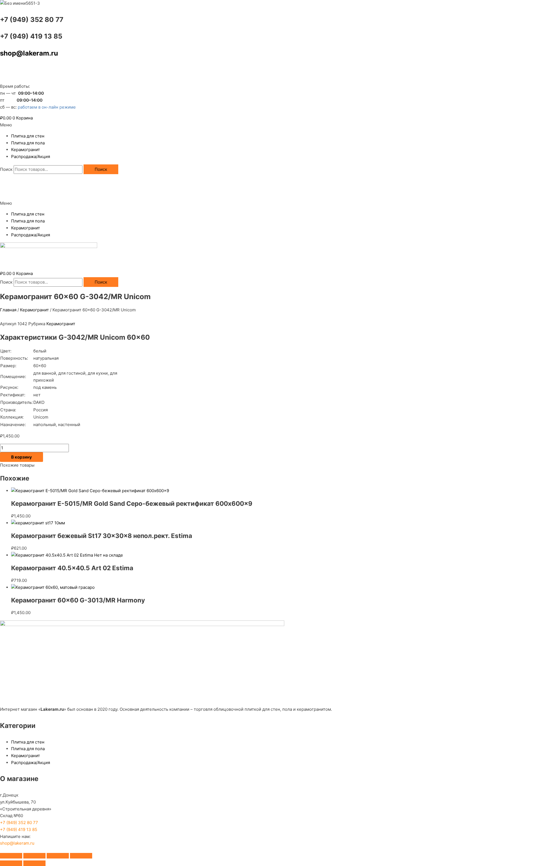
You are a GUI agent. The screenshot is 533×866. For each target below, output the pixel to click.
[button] (266, 125)
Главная (8, 309)
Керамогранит (25, 149)
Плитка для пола (28, 143)
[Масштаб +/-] (11, 856)
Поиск (6, 169)
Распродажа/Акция (30, 156)
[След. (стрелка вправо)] (34, 863)
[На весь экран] (34, 856)
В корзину (21, 457)
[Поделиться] (58, 856)
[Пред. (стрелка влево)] (11, 863)
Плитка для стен (27, 136)
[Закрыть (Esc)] (81, 856)
